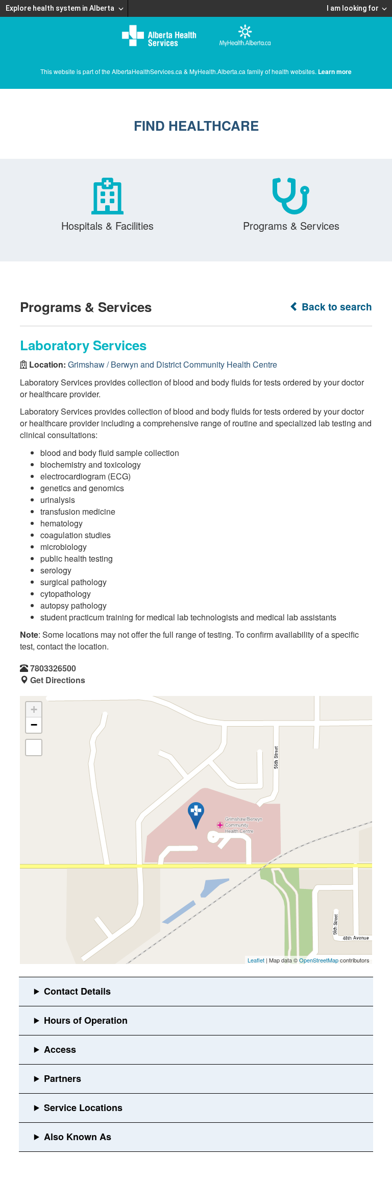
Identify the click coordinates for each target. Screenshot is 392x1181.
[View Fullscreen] (33, 747)
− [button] (34, 724)
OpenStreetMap (318, 960)
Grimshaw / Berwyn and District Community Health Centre (172, 364)
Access (60, 1049)
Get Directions (57, 680)
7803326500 (53, 668)
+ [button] (34, 709)
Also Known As (77, 1136)
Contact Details (77, 991)
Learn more (335, 71)
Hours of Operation (86, 1020)
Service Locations (83, 1107)
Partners (62, 1078)
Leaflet (256, 960)
